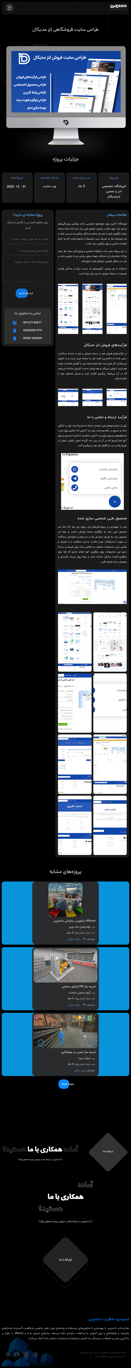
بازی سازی (74, 939)
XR (84, 939)
